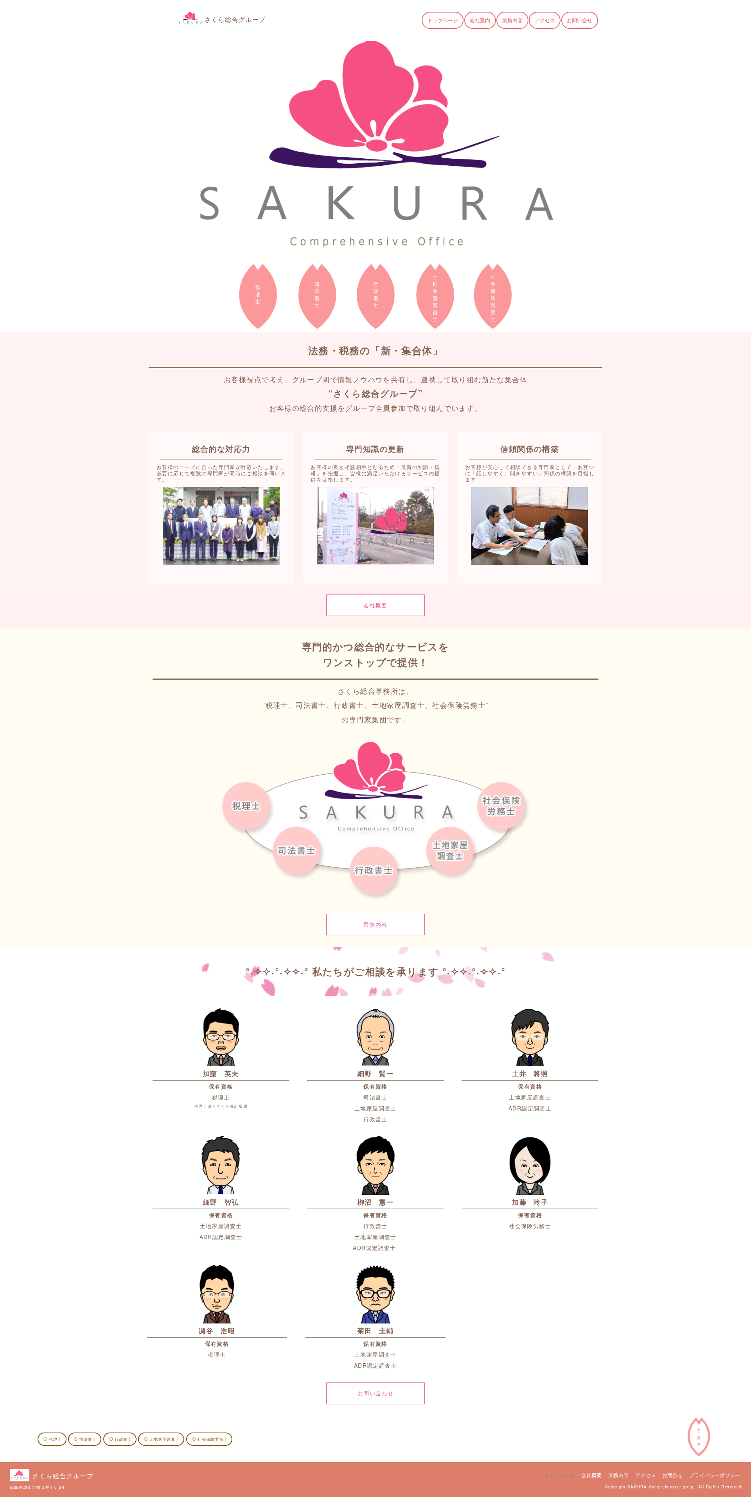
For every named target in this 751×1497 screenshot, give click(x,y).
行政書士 (123, 1439)
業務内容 (512, 20)
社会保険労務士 (213, 1439)
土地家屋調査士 (164, 1439)
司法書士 (88, 1439)
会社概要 (375, 605)
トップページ (443, 20)
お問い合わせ (375, 1393)
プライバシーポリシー (714, 1475)
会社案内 (480, 20)
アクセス (545, 20)
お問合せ (672, 1475)
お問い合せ (579, 20)
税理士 (55, 1439)
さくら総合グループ (235, 19)
